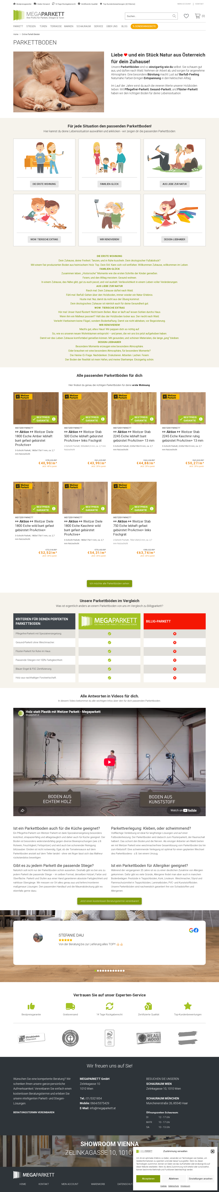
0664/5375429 (99, 1103)
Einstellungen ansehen (200, 1178)
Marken (68, 26)
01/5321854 (94, 1098)
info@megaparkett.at (103, 1108)
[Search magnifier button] (174, 16)
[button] (212, 1151)
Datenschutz (173, 1186)
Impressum (185, 1186)
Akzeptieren (148, 1178)
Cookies (163, 1186)
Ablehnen (174, 1178)
